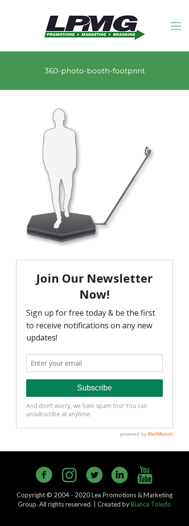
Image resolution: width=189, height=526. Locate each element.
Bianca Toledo (151, 504)
